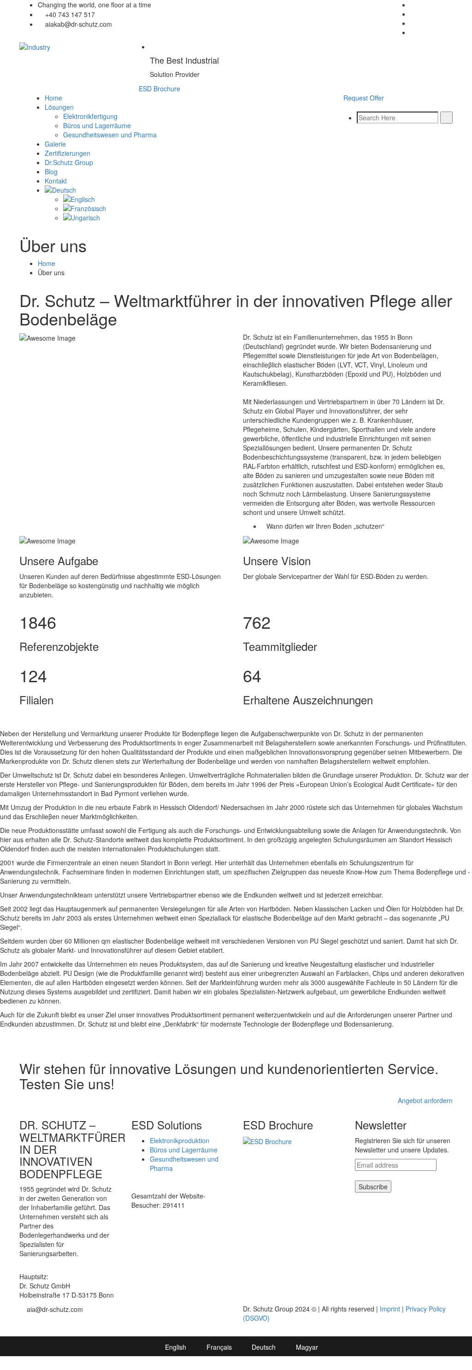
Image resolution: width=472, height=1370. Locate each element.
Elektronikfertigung (90, 116)
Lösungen (59, 107)
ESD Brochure (159, 88)
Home (53, 97)
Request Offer (363, 97)
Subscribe (373, 1186)
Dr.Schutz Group (69, 162)
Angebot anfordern (425, 1100)
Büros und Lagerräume (97, 125)
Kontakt (56, 180)
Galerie (55, 143)
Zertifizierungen (67, 153)
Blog (51, 171)
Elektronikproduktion (179, 1140)
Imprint (390, 1308)
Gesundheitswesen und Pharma (110, 134)
